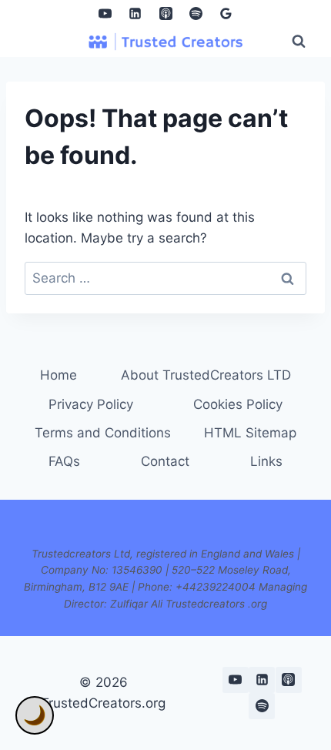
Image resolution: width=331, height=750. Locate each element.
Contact (165, 461)
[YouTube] (105, 13)
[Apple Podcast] (165, 13)
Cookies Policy (238, 404)
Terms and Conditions (103, 432)
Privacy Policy (90, 404)
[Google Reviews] (225, 13)
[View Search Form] (299, 41)
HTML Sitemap (250, 432)
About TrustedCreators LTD (206, 375)
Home (58, 375)
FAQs (64, 461)
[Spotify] (195, 13)
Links (266, 461)
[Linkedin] (135, 13)
